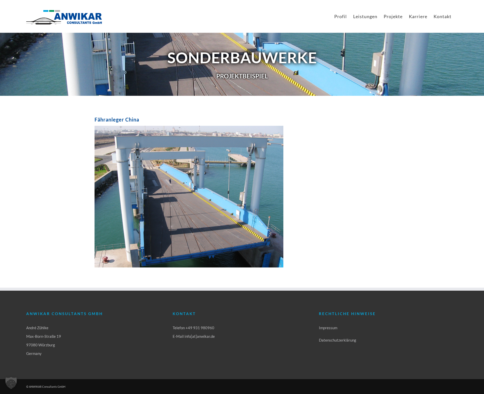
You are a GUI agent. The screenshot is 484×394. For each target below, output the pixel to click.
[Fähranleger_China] (189, 127)
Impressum (328, 327)
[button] (11, 383)
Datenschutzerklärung (337, 340)
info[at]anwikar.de (200, 336)
